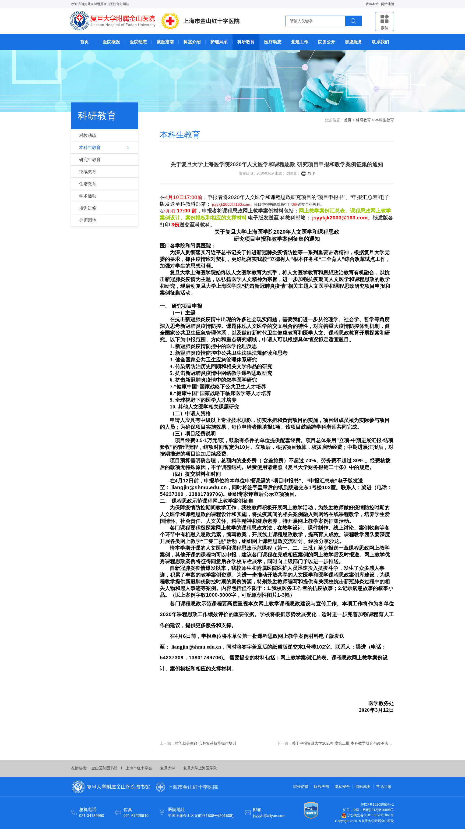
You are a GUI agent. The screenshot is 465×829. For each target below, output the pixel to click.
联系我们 (380, 42)
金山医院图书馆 (104, 768)
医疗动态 (272, 42)
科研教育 (246, 42)
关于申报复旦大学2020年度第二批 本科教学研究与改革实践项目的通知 (351, 743)
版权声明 (321, 786)
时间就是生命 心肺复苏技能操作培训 (205, 743)
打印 (311, 173)
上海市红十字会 (139, 768)
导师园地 (87, 220)
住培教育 (87, 184)
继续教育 (87, 171)
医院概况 (111, 42)
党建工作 (299, 42)
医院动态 (138, 42)
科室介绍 (192, 42)
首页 (84, 42)
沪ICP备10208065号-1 (377, 804)
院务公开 (326, 42)
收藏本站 (372, 4)
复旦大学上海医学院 (200, 768)
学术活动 (87, 196)
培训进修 (87, 208)
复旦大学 (167, 768)
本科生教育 (90, 147)
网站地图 (387, 4)
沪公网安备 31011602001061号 (370, 815)
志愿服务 (353, 42)
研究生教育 (90, 159)
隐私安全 (342, 786)
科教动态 (87, 135)
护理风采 (219, 42)
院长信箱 (300, 786)
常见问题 (383, 786)
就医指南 (165, 42)
